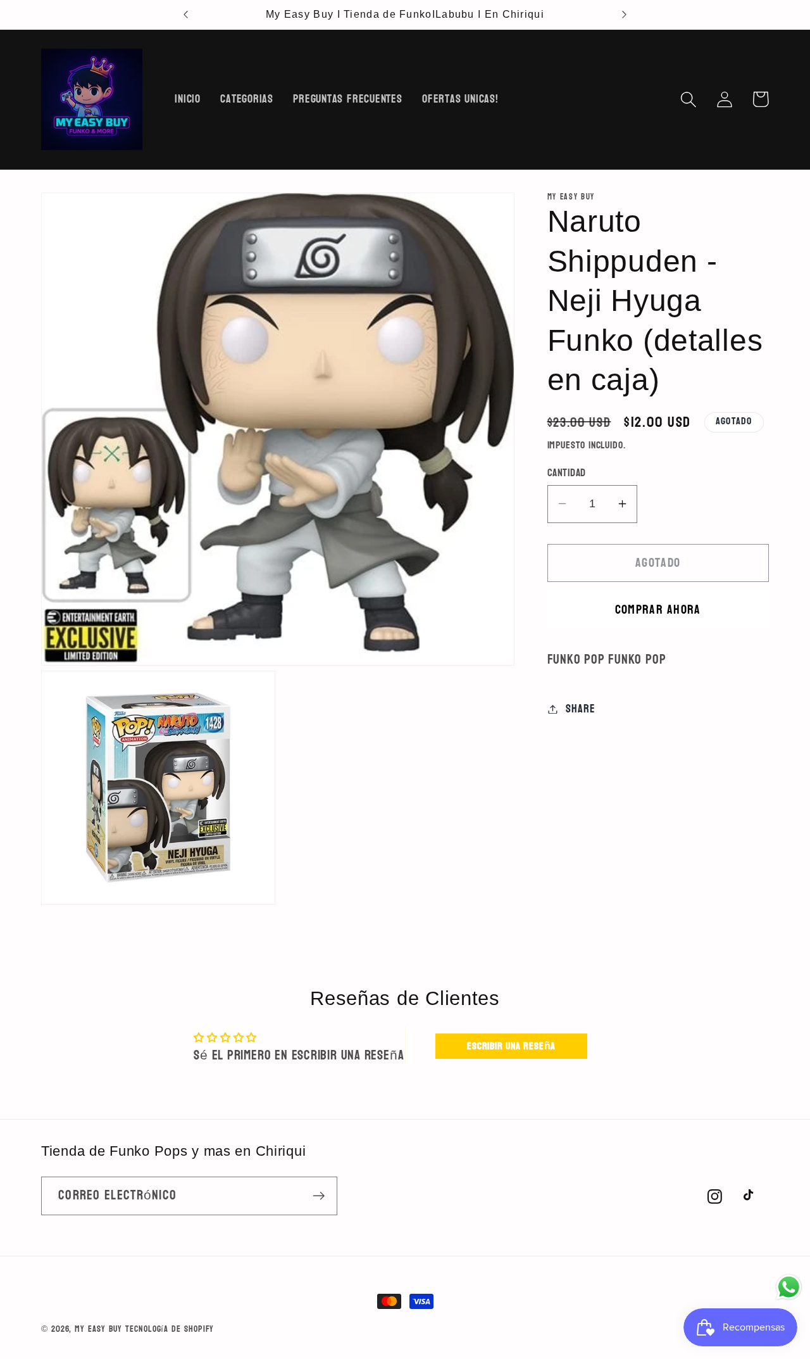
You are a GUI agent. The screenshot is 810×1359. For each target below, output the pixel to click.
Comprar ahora (658, 609)
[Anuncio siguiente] (624, 14)
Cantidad (566, 472)
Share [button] (580, 708)
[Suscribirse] (319, 1196)
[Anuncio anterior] (186, 14)
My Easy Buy (98, 1329)
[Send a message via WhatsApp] (789, 1287)
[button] (688, 99)
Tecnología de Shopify (169, 1329)
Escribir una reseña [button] (511, 1046)
